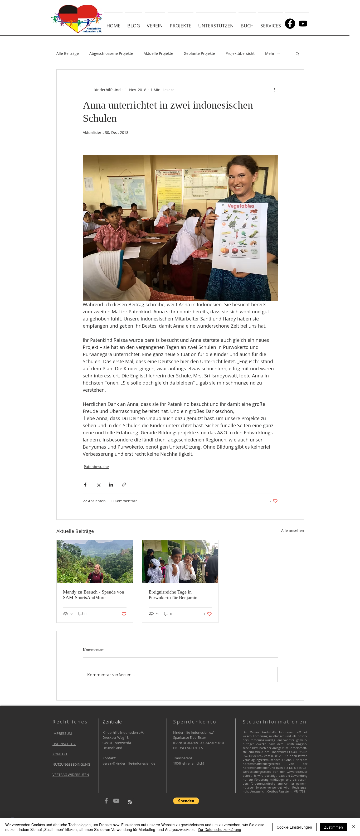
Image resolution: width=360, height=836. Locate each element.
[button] (154, 23)
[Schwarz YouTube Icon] (303, 23)
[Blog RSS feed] (130, 802)
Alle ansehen (292, 530)
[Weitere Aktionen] (274, 89)
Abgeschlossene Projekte (111, 53)
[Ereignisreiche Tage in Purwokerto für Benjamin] (180, 561)
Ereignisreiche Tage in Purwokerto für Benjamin (173, 594)
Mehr (270, 53)
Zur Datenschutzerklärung (219, 829)
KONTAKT (59, 754)
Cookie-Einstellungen (294, 827)
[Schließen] (354, 827)
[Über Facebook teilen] (85, 484)
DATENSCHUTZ (64, 743)
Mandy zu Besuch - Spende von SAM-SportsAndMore (93, 594)
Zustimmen (333, 827)
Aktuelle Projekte (158, 53)
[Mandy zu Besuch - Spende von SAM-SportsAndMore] (95, 561)
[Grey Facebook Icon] (106, 800)
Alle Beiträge (67, 53)
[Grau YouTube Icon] (116, 800)
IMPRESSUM (62, 733)
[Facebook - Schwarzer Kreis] (290, 23)
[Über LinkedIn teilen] (111, 484)
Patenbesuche (96, 466)
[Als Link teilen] (124, 484)
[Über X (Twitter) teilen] (98, 484)
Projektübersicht (240, 53)
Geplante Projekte (199, 53)
